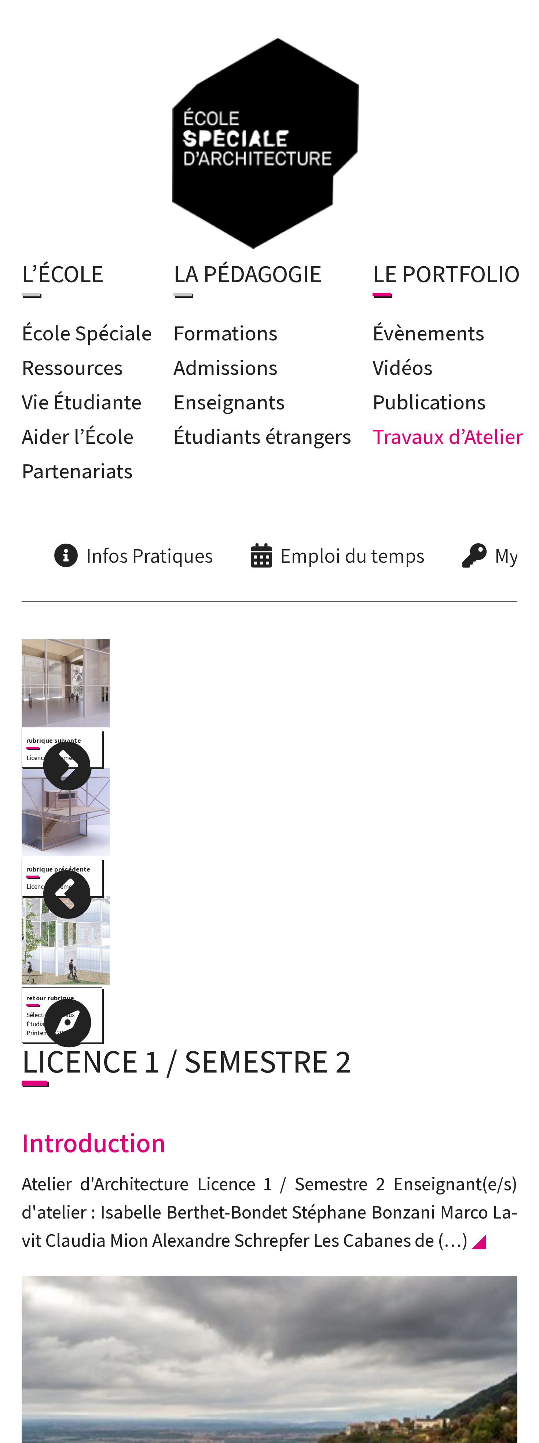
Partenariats (77, 468)
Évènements (428, 330)
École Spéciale (87, 330)
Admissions (225, 364)
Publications (429, 399)
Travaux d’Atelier (448, 434)
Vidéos (403, 364)
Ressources (72, 364)
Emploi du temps (352, 553)
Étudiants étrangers (262, 434)
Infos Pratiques (149, 553)
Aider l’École (77, 434)
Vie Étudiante (82, 399)
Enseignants (229, 399)
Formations (225, 330)
